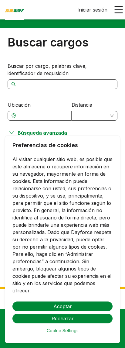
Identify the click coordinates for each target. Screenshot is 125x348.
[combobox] (42, 115)
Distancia (82, 105)
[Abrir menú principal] (118, 9)
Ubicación (19, 105)
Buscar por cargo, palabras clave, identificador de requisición (47, 69)
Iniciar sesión (92, 10)
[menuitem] (14, 10)
